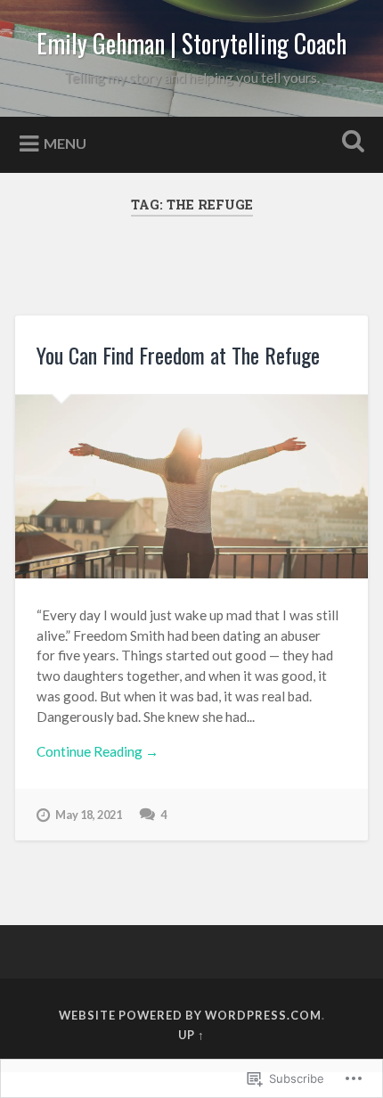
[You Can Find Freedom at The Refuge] (191, 486)
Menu (65, 142)
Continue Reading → (98, 751)
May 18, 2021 (88, 814)
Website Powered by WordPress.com (190, 1015)
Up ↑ (191, 1035)
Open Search (350, 143)
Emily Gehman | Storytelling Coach (191, 43)
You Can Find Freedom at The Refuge (178, 355)
